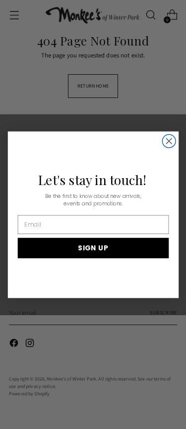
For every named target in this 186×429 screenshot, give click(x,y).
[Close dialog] (169, 140)
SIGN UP (93, 247)
